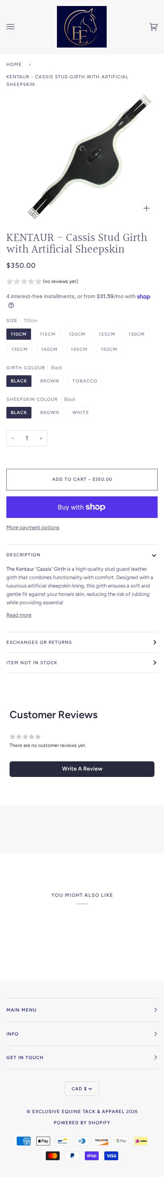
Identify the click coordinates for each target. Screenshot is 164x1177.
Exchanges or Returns (39, 642)
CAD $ (79, 1088)
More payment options (32, 527)
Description (23, 555)
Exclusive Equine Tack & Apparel (78, 1111)
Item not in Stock (31, 662)
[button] (42, 282)
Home (14, 64)
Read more (18, 615)
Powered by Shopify (82, 1122)
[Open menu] (18, 27)
